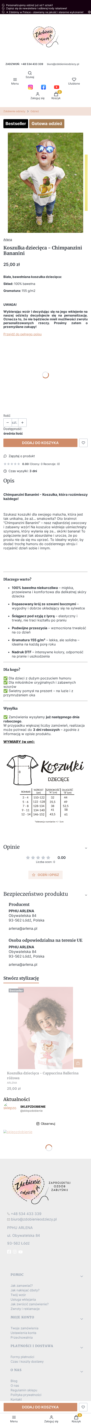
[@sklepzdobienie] (9, 1108)
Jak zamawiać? (22, 1286)
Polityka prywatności (26, 1395)
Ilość (6, 416)
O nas (15, 1386)
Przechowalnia (22, 1337)
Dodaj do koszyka (40, 443)
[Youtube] (20, 1252)
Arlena (7, 239)
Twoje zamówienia (24, 1328)
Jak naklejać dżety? (25, 1290)
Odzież (34, 111)
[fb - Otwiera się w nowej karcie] (9, 1252)
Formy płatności (22, 1357)
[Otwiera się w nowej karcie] (30, 87)
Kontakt (16, 1399)
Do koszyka (78, 1063)
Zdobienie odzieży (14, 111)
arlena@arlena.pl (23, 928)
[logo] (45, 1189)
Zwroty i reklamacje (25, 1309)
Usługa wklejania (23, 1299)
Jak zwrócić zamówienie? (30, 1304)
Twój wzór (18, 1295)
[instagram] (15, 1252)
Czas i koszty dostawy (27, 1361)
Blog (14, 1381)
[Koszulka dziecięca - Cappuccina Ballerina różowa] (45, 1028)
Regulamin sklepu (24, 1390)
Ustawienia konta (23, 1333)
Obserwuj (48, 1124)
